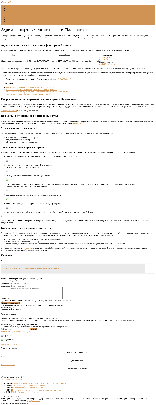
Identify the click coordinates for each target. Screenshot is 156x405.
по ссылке (28, 248)
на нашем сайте (79, 123)
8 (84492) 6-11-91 (106, 58)
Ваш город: (6, 286)
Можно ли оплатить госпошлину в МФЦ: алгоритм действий (31, 90)
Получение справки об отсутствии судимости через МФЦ (30, 94)
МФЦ (8, 8)
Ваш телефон (6, 283)
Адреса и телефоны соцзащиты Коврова (29, 386)
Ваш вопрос (6, 298)
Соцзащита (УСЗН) (14, 11)
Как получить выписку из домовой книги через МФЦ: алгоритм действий (37, 92)
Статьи (9, 21)
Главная (9, 6)
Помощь (9, 24)
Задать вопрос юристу (10, 303)
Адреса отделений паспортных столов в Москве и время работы (39, 383)
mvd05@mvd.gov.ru (107, 64)
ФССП (9, 15)
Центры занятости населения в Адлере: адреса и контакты (36, 390)
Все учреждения (12, 17)
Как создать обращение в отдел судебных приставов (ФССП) (31, 87)
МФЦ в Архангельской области (24, 392)
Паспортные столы (9, 111)
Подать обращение (13, 19)
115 (2, 356)
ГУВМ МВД (11, 13)
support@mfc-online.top (34, 401)
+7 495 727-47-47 (8, 365)
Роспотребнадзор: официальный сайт (27, 388)
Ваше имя (5, 281)
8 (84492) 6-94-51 (106, 60)
